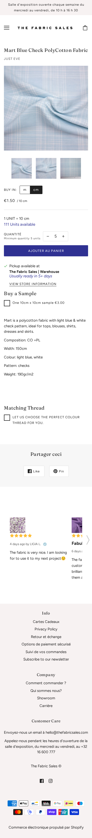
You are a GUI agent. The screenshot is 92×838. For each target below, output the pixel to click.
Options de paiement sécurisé (46, 644)
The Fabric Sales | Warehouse (34, 271)
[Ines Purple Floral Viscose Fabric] (17, 525)
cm (36, 190)
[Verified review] (45, 544)
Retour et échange (46, 637)
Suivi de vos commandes (46, 652)
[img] (41, 781)
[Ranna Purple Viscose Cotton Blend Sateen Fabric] (79, 525)
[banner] (45, 27)
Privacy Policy (46, 629)
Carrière (46, 706)
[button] (88, 538)
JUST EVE (12, 59)
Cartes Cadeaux (46, 621)
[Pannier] (86, 27)
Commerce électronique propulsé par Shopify (46, 827)
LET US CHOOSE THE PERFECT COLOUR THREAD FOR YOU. (46, 420)
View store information (32, 284)
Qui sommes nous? (46, 690)
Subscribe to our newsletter (46, 659)
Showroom (46, 698)
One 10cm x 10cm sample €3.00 (39, 303)
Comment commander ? (46, 683)
